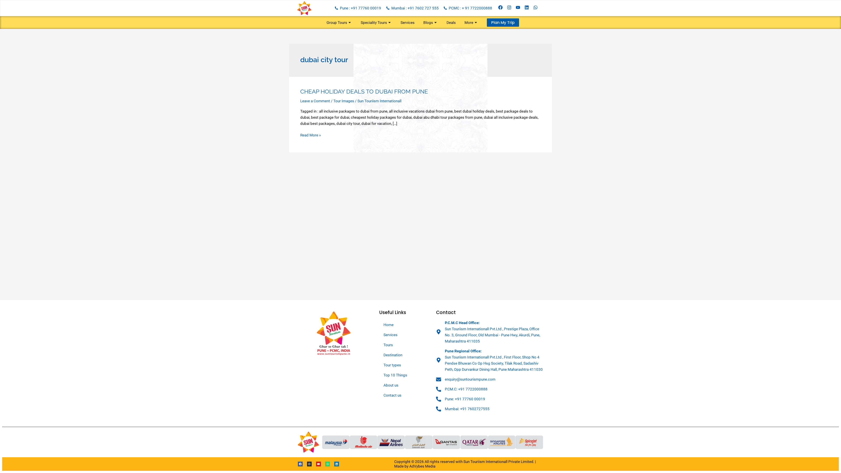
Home (388, 325)
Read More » (310, 134)
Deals (451, 22)
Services (408, 22)
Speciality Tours (374, 22)
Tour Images (343, 101)
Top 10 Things (395, 375)
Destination (392, 355)
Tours (388, 345)
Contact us (392, 395)
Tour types (392, 365)
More (469, 22)
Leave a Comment (315, 101)
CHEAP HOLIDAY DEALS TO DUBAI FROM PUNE (364, 91)
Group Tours (337, 22)
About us (390, 385)
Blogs (428, 22)
